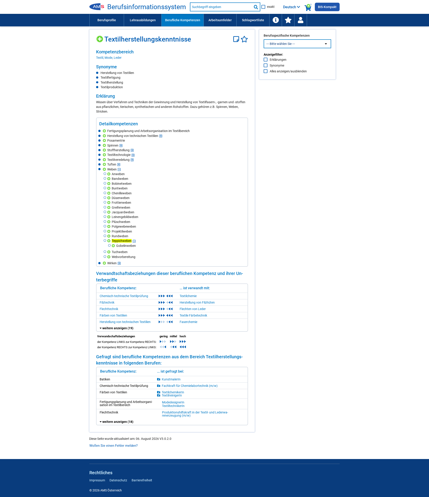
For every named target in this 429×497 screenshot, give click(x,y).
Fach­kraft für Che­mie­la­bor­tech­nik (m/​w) (190, 385)
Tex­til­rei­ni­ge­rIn (172, 395)
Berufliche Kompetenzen (182, 20)
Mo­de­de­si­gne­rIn (173, 402)
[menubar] (214, 20)
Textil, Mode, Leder (109, 57)
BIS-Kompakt (327, 7)
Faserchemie (188, 322)
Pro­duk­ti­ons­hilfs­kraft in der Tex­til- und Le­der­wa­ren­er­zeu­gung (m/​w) (195, 414)
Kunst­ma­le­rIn (171, 379)
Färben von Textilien (113, 315)
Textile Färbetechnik (193, 315)
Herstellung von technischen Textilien (125, 322)
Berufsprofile (106, 20)
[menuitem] (106, 20)
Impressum (97, 480)
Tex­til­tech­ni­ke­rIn (173, 405)
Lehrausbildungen (143, 20)
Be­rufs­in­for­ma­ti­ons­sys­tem (146, 7)
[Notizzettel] (237, 39)
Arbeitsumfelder (220, 20)
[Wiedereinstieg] (300, 20)
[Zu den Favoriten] (288, 20)
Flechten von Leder (193, 309)
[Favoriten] (244, 39)
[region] (172, 54)
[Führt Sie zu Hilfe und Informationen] (275, 20)
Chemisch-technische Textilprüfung (124, 296)
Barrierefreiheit (142, 480)
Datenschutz (118, 480)
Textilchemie (188, 296)
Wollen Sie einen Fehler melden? (113, 446)
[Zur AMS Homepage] (98, 7)
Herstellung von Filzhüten (197, 302)
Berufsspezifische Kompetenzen (287, 35)
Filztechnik (107, 302)
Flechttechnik (109, 309)
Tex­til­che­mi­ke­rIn (173, 392)
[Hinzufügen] (100, 37)
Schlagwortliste (253, 20)
